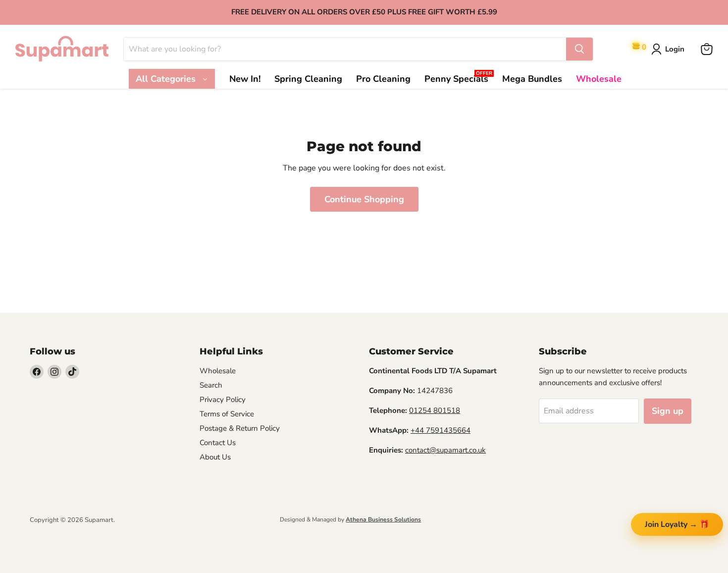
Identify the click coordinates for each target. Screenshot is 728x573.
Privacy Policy (223, 399)
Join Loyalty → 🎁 (677, 524)
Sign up (667, 411)
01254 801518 (434, 410)
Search (211, 385)
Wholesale (218, 371)
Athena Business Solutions (383, 519)
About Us (215, 457)
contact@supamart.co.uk (445, 450)
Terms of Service (227, 414)
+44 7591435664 (440, 430)
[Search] (579, 49)
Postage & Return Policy (240, 428)
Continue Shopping (364, 199)
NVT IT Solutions (46, 528)
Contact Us (218, 443)
